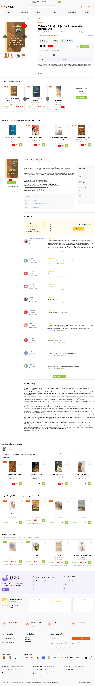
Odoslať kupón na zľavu (47, 359)
